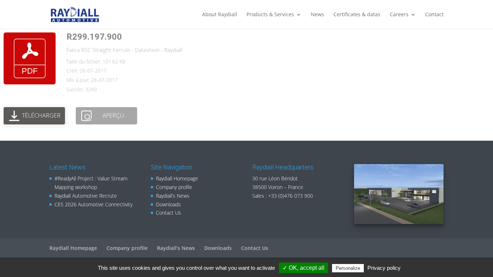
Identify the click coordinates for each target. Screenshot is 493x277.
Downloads (168, 204)
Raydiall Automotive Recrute (85, 195)
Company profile (174, 187)
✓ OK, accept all (303, 268)
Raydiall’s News (172, 195)
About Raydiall (219, 15)
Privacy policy (384, 268)
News (317, 15)
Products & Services (270, 15)
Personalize (348, 268)
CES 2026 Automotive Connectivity (93, 204)
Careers (399, 15)
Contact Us (168, 212)
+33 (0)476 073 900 (290, 195)
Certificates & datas (356, 15)
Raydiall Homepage (177, 178)
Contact (434, 15)
